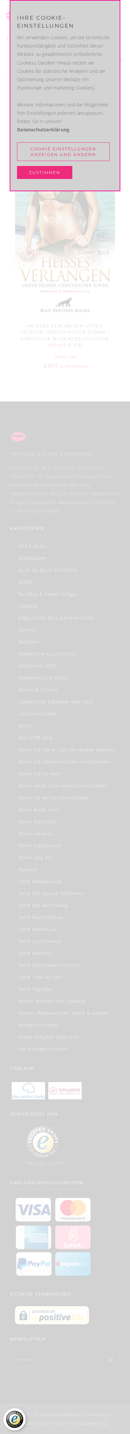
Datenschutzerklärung (43, 129)
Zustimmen (44, 172)
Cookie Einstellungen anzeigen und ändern (63, 151)
